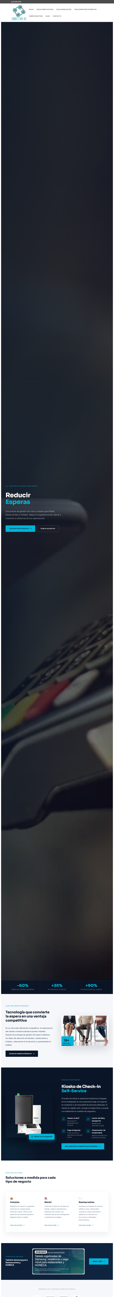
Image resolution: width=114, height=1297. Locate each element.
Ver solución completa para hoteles (81, 1146)
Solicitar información (19, 529)
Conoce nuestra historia (20, 1054)
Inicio (31, 9)
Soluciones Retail (63, 9)
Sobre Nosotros (36, 16)
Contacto (57, 16)
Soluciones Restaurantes (85, 9)
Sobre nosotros (48, 529)
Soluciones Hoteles (45, 9)
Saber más (97, 1261)
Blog (48, 16)
